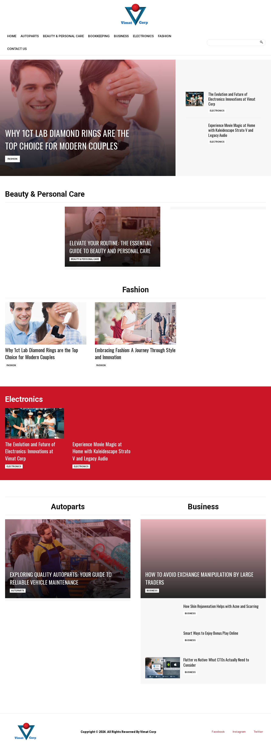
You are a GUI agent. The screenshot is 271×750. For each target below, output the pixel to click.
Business (152, 590)
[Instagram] (227, 732)
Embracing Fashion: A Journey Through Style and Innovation (135, 353)
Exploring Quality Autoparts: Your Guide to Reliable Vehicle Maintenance (61, 578)
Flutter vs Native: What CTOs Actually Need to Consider (216, 662)
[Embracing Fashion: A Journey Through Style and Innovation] (135, 323)
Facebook (218, 731)
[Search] (261, 42)
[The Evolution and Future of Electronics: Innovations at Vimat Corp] (195, 99)
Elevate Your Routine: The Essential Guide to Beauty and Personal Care (110, 247)
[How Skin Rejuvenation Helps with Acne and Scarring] (162, 614)
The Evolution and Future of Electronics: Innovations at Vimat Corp (231, 99)
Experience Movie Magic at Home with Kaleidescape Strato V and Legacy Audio (231, 130)
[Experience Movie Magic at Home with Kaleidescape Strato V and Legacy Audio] (195, 130)
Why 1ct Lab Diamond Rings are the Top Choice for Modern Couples (67, 139)
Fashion (12, 159)
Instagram (239, 731)
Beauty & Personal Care (85, 259)
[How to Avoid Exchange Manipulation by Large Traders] (203, 558)
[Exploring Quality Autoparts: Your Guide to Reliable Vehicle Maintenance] (67, 558)
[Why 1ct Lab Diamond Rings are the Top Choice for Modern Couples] (88, 118)
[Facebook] (206, 732)
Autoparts (17, 590)
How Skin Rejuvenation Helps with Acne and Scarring (221, 606)
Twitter (258, 731)
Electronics (217, 111)
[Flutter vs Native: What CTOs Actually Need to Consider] (162, 667)
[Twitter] (248, 732)
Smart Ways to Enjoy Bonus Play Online (210, 633)
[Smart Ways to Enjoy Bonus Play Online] (162, 641)
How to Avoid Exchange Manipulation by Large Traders (199, 578)
